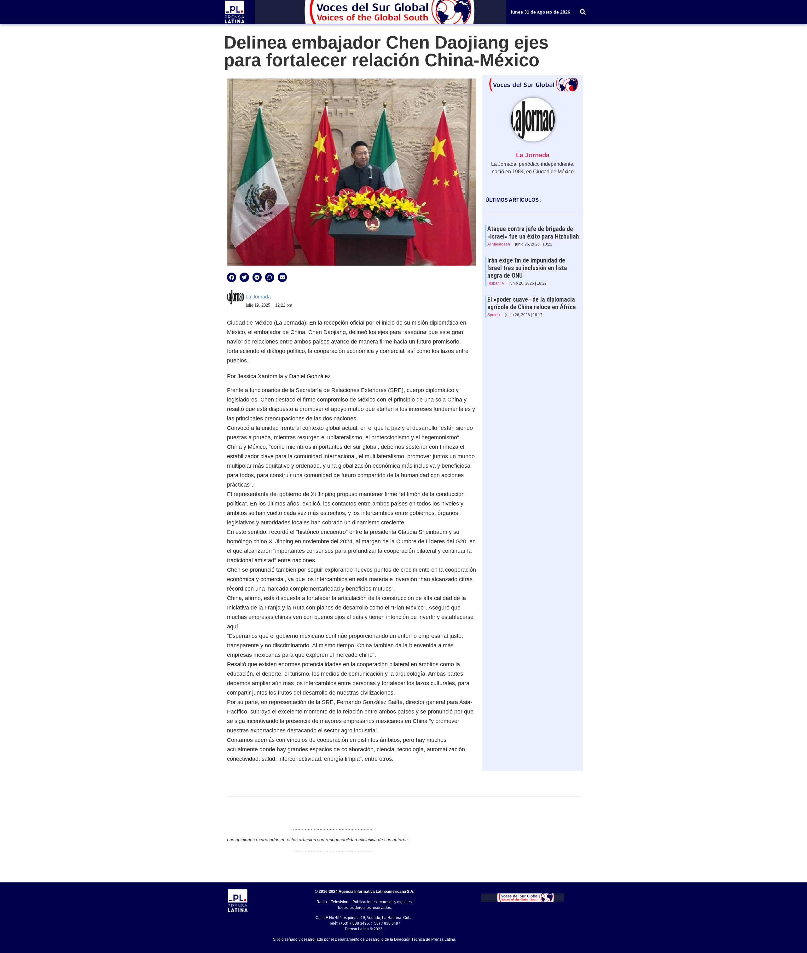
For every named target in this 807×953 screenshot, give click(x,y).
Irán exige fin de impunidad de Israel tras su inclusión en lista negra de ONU (527, 268)
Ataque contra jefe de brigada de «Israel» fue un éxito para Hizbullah (533, 232)
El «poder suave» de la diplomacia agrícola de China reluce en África (531, 303)
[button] (583, 12)
